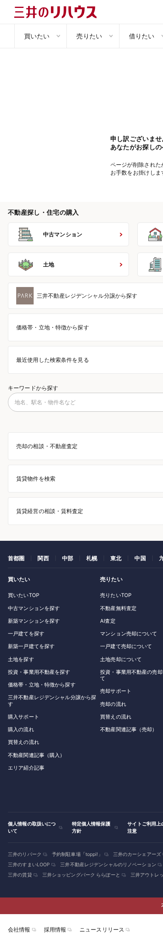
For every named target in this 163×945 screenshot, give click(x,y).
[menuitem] (40, 36)
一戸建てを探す (26, 633)
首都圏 (16, 558)
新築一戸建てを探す (31, 646)
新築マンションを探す (34, 621)
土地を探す (21, 659)
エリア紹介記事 (26, 767)
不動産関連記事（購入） (36, 755)
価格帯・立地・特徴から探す (42, 684)
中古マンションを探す (34, 608)
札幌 (91, 558)
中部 (67, 558)
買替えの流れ (23, 742)
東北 (115, 558)
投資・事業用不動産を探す (39, 672)
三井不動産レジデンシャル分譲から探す (52, 700)
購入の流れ (21, 729)
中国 (140, 558)
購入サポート (23, 716)
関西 (43, 558)
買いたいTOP (23, 595)
